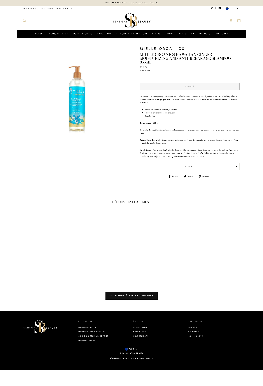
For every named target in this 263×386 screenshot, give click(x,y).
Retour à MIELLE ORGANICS (134, 295)
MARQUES (204, 33)
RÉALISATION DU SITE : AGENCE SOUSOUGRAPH (131, 358)
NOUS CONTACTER (64, 8)
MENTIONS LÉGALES (86, 340)
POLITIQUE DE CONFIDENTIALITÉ (91, 332)
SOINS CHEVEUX (58, 33)
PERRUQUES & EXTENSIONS (132, 33)
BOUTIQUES (221, 33)
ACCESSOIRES (187, 33)
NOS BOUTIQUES (30, 8)
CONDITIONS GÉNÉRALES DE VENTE (93, 336)
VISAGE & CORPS (83, 33)
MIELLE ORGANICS (162, 48)
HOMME (170, 33)
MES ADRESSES (194, 332)
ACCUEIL (40, 33)
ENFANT (156, 33)
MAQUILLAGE (104, 33)
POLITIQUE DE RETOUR (87, 327)
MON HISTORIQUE (195, 336)
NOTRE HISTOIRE (46, 8)
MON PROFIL (193, 327)
